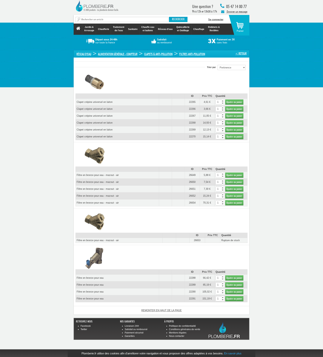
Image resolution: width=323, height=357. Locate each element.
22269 (192, 129)
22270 (192, 136)
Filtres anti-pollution (192, 54)
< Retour (241, 53)
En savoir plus (233, 353)
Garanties (130, 336)
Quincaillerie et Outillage (183, 29)
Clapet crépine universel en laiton (95, 102)
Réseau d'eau (165, 29)
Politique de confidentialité (182, 326)
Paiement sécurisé (134, 332)
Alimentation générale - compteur (117, 54)
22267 (192, 115)
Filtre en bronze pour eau (90, 277)
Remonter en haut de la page (161, 310)
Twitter (84, 329)
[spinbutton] (220, 102)
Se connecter (215, 19)
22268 (192, 122)
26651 (192, 188)
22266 (192, 108)
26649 (192, 175)
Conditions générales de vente (184, 329)
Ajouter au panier (234, 102)
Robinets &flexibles (214, 29)
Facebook (86, 326)
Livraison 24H (132, 326)
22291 (192, 298)
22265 (192, 102)
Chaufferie (103, 29)
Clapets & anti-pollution (158, 54)
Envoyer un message (236, 11)
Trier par (212, 67)
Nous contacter (176, 336)
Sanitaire (133, 29)
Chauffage (198, 29)
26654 (192, 202)
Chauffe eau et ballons (147, 29)
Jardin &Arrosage (89, 29)
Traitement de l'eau (118, 29)
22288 (192, 277)
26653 (197, 240)
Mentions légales (177, 332)
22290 (192, 291)
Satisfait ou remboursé (136, 329)
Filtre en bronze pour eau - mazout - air (98, 175)
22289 (192, 284)
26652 (192, 195)
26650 (192, 182)
